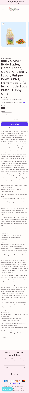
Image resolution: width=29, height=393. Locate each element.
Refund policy (13, 388)
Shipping (9, 99)
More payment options (14, 127)
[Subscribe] (24, 367)
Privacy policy (21, 388)
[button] (3, 9)
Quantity (3, 111)
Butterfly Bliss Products (13, 386)
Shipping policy (20, 390)
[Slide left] (11, 55)
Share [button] (4, 337)
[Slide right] (18, 55)
